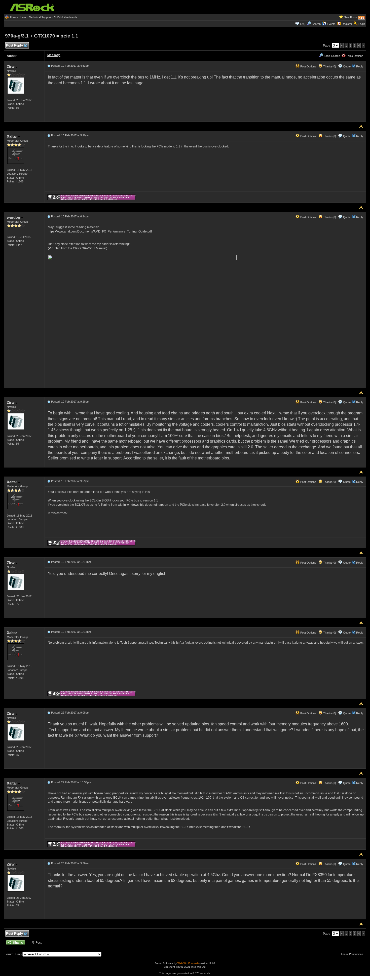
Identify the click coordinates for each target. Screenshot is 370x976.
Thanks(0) (329, 66)
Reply (359, 66)
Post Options (308, 66)
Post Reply (14, 45)
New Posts (350, 17)
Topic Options (354, 55)
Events (331, 23)
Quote (347, 66)
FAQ (303, 23)
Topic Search (331, 55)
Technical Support (40, 17)
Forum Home (18, 17)
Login (361, 23)
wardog (14, 217)
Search (316, 23)
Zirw (11, 66)
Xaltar (12, 136)
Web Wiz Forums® (188, 963)
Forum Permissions (352, 954)
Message (53, 55)
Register (347, 23)
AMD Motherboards (66, 17)
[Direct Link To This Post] (48, 65)
